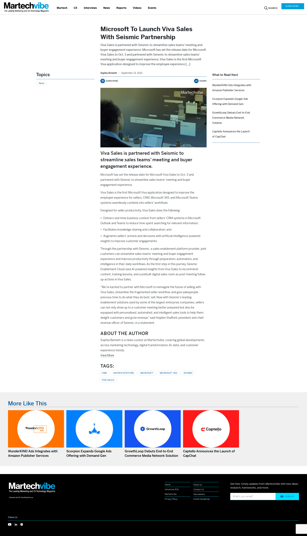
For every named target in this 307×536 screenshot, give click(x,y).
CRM (104, 373)
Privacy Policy (171, 499)
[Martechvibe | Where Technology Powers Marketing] (27, 7)
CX (75, 8)
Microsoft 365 (168, 373)
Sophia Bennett (108, 73)
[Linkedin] (17, 524)
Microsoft (146, 373)
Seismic (188, 373)
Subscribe (292, 6)
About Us (197, 484)
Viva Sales (108, 380)
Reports (121, 8)
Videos (137, 8)
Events (152, 8)
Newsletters (199, 494)
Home (167, 484)
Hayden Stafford (123, 373)
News (106, 8)
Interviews (90, 8)
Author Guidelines (201, 499)
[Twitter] (11, 524)
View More (107, 355)
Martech (62, 8)
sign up (289, 496)
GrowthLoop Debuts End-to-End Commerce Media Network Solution (231, 118)
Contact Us (198, 489)
